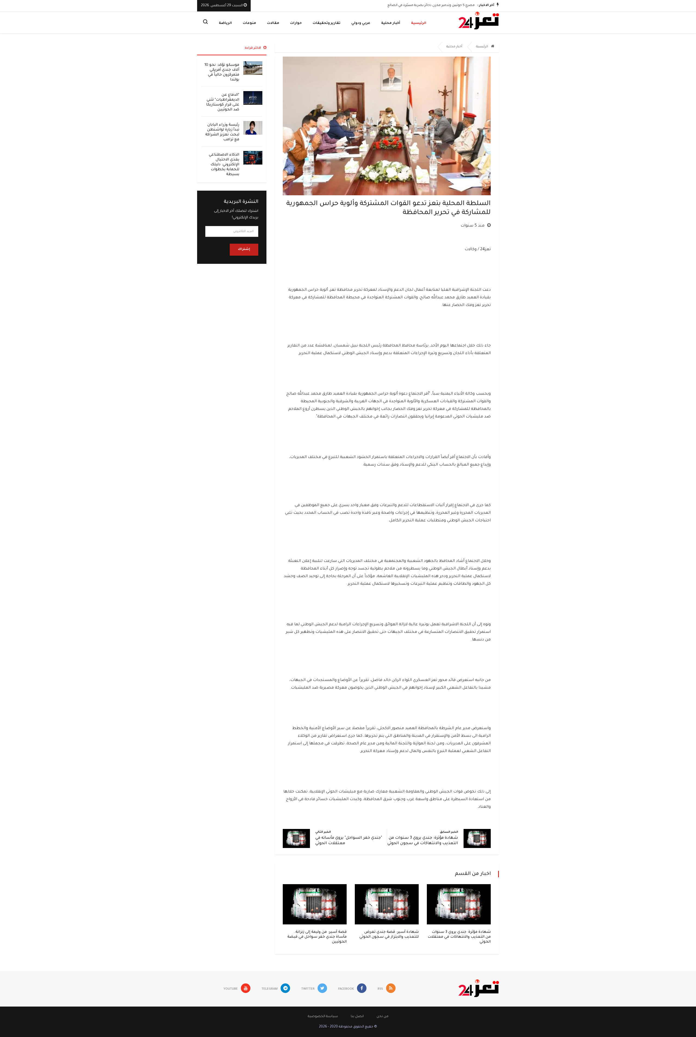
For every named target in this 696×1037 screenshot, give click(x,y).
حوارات (296, 23)
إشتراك (244, 249)
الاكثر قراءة (253, 48)
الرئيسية (418, 23)
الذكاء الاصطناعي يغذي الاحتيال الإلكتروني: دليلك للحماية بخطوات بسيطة (224, 165)
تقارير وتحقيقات (326, 23)
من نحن (383, 1017)
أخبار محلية (390, 23)
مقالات (273, 23)
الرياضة (225, 23)
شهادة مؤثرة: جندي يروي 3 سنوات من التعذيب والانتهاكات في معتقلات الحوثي (459, 937)
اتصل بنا (357, 1017)
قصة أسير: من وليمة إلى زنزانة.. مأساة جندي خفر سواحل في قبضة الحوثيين (317, 937)
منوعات (249, 23)
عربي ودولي (360, 23)
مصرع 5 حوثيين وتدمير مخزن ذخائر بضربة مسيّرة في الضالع (431, 5)
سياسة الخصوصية (323, 1017)
